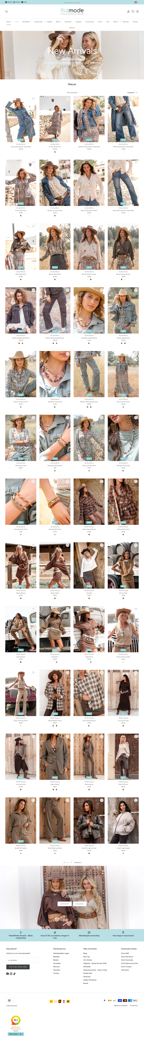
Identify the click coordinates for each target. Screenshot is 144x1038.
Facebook (80, 904)
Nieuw (9, 22)
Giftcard (72, 28)
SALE (16, 22)
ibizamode (14, 1005)
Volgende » (78, 862)
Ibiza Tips (86, 957)
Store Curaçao (126, 967)
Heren (100, 22)
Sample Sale (87, 973)
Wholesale (86, 967)
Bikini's (58, 22)
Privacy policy (134, 1005)
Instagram (64, 904)
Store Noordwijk (127, 960)
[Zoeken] (6, 11)
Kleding (49, 22)
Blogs (85, 953)
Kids (107, 22)
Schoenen (68, 22)
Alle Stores (125, 970)
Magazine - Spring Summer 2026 (94, 963)
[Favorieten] (133, 11)
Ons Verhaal (87, 960)
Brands (135, 22)
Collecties (125, 22)
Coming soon (38, 22)
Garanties (56, 970)
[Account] (128, 11)
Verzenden (57, 963)
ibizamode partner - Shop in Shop (95, 970)
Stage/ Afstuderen (89, 980)
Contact (56, 973)
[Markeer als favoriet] (33, 98)
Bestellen (56, 957)
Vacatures (86, 977)
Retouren (56, 967)
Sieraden (79, 22)
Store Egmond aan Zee (129, 963)
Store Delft (125, 953)
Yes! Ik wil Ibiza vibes (18, 967)
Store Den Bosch (127, 957)
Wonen (115, 22)
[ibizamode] (72, 12)
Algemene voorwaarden (121, 1005)
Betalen (56, 960)
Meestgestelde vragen (61, 953)
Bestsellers (26, 22)
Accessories (90, 22)
